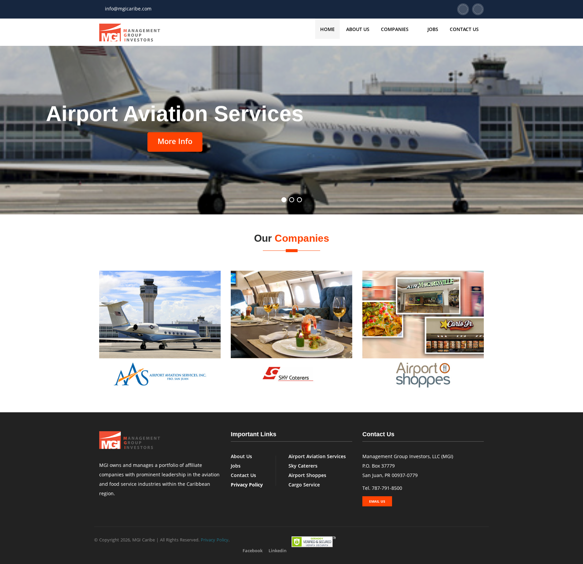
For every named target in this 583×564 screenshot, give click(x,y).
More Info (175, 141)
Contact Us (464, 29)
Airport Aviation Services (317, 456)
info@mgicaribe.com (128, 8)
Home (327, 29)
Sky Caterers (302, 466)
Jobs (432, 29)
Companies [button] (395, 29)
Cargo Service (304, 484)
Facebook (252, 550)
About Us (357, 29)
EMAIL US (377, 501)
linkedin (277, 550)
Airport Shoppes (307, 475)
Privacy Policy (214, 540)
